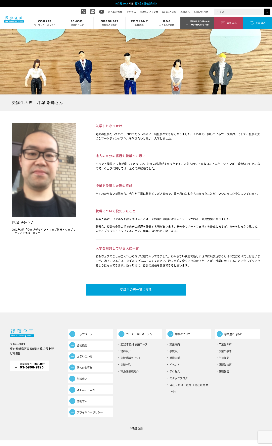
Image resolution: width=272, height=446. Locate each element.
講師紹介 (125, 351)
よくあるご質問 (86, 390)
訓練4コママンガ (149, 12)
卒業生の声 (225, 344)
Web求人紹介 (169, 12)
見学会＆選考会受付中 (146, 3)
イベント (174, 364)
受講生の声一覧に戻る (136, 289)
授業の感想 (225, 351)
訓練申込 (82, 379)
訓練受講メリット (132, 358)
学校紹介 (174, 351)
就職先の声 (225, 364)
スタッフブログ (178, 378)
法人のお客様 (115, 12)
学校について (183, 334)
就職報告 (224, 371)
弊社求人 (185, 12)
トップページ (84, 334)
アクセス (131, 12)
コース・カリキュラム (139, 334)
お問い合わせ (201, 12)
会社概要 (82, 345)
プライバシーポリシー (90, 412)
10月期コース (121, 3)
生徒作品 (224, 358)
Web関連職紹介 (129, 371)
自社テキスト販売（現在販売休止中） (188, 385)
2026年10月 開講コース (134, 344)
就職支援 (174, 358)
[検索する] (267, 12)
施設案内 (174, 344)
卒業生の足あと (233, 334)
